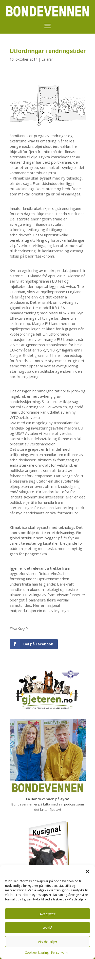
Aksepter (47, 913)
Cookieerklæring (37, 952)
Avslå (47, 927)
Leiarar (47, 59)
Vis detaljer (48, 941)
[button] (87, 871)
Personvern (59, 952)
